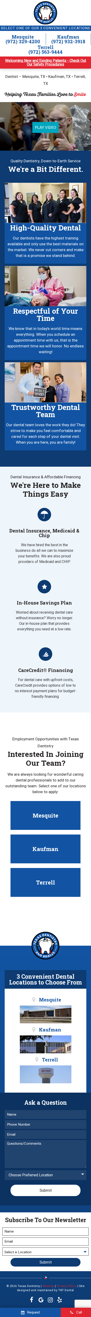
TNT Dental (66, 1290)
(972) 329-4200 (23, 41)
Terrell (46, 47)
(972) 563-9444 (45, 52)
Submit (45, 1190)
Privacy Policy (67, 1286)
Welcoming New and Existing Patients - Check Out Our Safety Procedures (45, 62)
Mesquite (23, 36)
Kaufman (68, 36)
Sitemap (48, 1286)
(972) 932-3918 (68, 41)
